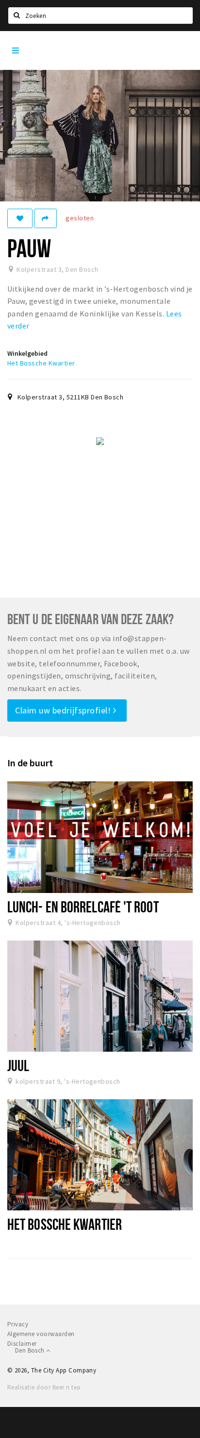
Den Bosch (30, 1350)
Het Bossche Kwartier (41, 363)
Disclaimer (22, 1343)
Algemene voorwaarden (41, 1334)
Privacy (17, 1324)
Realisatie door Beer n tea (43, 1387)
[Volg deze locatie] (20, 218)
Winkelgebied (27, 353)
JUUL (18, 1065)
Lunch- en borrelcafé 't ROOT (83, 906)
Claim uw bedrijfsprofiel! (64, 710)
